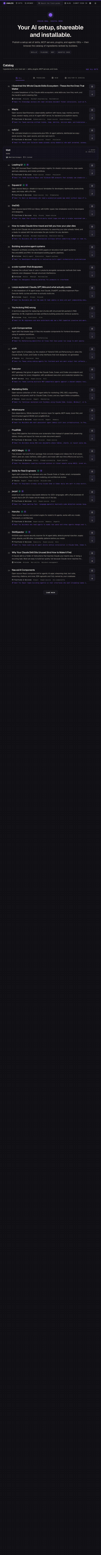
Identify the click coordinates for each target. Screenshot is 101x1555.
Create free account (49, 788)
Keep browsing (50, 795)
